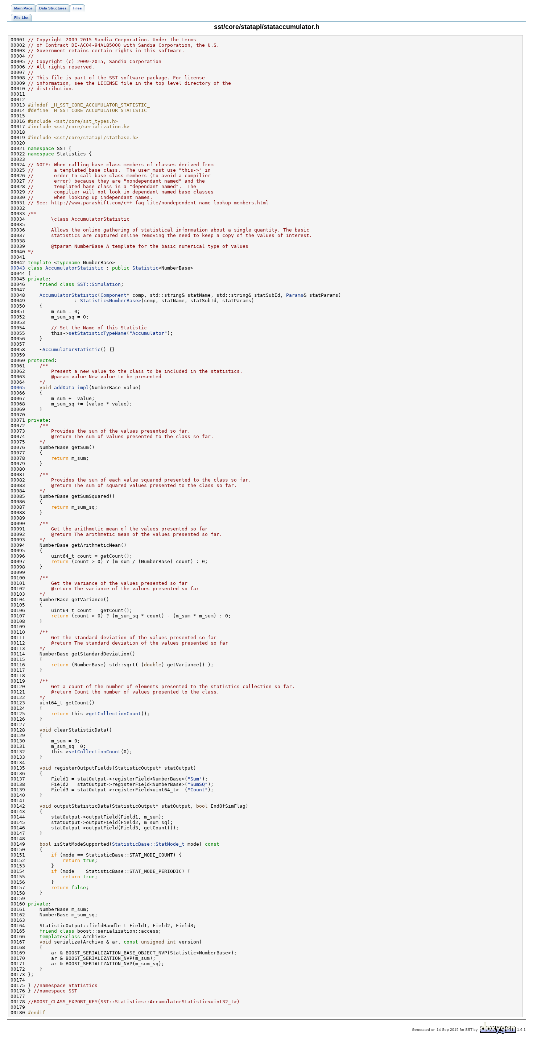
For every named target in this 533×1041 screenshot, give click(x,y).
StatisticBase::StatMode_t (148, 844)
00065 (18, 387)
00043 (18, 268)
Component (113, 295)
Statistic (145, 268)
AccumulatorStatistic (74, 268)
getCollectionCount (115, 713)
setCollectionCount (95, 751)
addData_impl (71, 387)
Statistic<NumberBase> (110, 300)
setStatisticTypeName (98, 333)
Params (294, 295)
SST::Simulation (99, 284)
